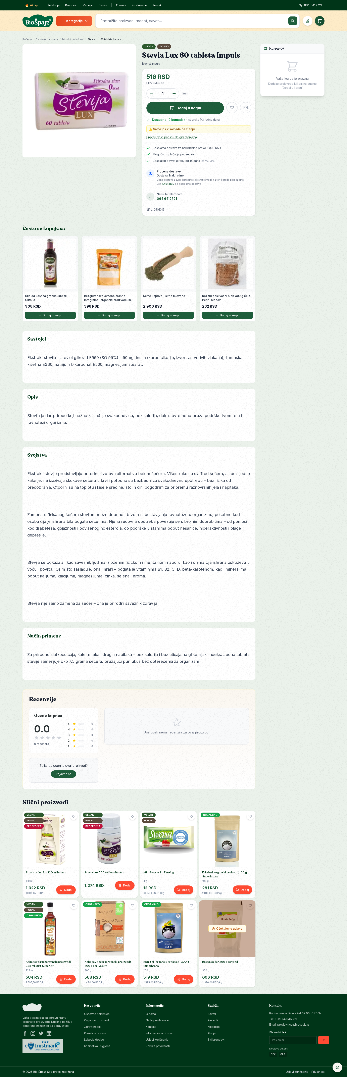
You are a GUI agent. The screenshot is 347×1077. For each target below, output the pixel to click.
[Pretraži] (292, 20)
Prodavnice (139, 5)
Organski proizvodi (96, 1020)
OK (323, 1040)
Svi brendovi (216, 1039)
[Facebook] (24, 1033)
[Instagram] (33, 1033)
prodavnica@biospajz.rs (293, 1024)
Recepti (88, 5)
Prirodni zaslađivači (73, 39)
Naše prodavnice (157, 1020)
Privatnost (318, 1071)
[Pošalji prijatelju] (245, 107)
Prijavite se (63, 774)
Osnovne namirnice (47, 39)
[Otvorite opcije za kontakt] (337, 1067)
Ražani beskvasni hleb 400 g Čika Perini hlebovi (226, 298)
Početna (27, 39)
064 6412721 (167, 199)
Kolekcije (54, 5)
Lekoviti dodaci (94, 1039)
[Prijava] (307, 21)
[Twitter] (41, 1033)
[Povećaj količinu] (174, 93)
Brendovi (71, 5)
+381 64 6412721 (286, 1019)
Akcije (32, 5)
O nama (121, 5)
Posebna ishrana (95, 1033)
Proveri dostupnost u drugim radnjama (171, 137)
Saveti (103, 5)
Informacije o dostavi (159, 1033)
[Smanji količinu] (151, 93)
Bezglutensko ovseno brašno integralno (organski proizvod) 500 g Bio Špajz (108, 298)
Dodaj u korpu (52, 315)
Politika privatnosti (158, 1046)
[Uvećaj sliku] (79, 100)
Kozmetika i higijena (97, 1046)
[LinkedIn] (49, 1033)
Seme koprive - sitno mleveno (164, 296)
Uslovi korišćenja (157, 1039)
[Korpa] (320, 21)
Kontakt (157, 5)
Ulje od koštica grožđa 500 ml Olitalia (46, 298)
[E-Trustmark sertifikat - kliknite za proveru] (42, 1046)
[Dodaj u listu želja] (232, 107)
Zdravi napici (92, 1026)
